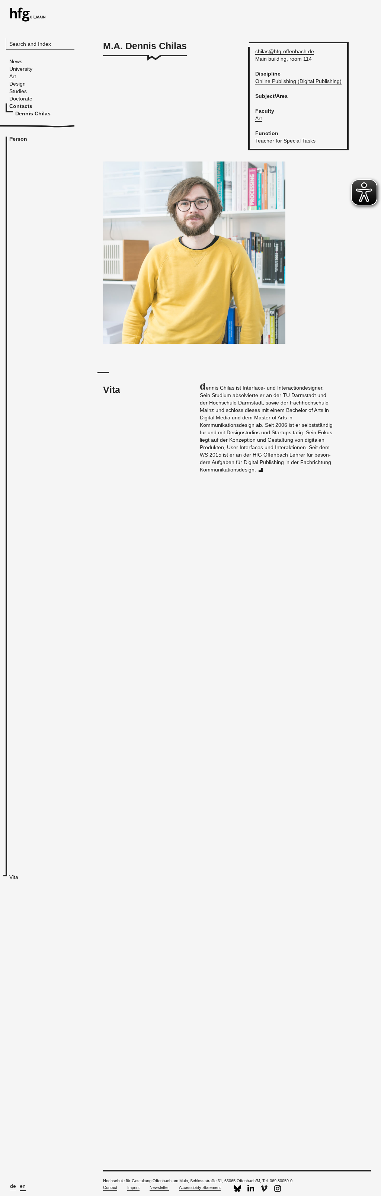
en (23, 1186)
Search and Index (30, 44)
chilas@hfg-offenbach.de (284, 51)
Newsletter (159, 1187)
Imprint (133, 1187)
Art (258, 118)
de (13, 1186)
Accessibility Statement (200, 1187)
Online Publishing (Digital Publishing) (298, 81)
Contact (110, 1187)
